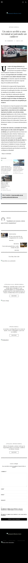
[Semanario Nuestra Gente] (14, 13)
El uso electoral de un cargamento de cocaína (16, 237)
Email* (2, 494)
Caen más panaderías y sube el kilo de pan (10, 246)
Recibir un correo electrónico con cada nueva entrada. (14, 515)
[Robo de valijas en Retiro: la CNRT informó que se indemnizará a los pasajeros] (6, 178)
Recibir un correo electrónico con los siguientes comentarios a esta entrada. (12, 509)
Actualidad (9, 443)
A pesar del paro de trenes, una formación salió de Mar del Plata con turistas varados (6, 168)
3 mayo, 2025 (19, 40)
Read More (14, 295)
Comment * (4, 471)
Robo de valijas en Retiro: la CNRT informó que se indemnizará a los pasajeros (5, 184)
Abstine (8, 218)
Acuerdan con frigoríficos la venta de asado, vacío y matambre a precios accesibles (14, 330)
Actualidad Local (9, 284)
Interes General (14, 27)
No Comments (9, 40)
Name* (2, 489)
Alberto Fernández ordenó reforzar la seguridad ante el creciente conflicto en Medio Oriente (14, 447)
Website (3, 500)
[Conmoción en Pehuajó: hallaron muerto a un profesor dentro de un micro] (18, 163)
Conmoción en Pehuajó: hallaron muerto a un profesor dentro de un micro (18, 168)
